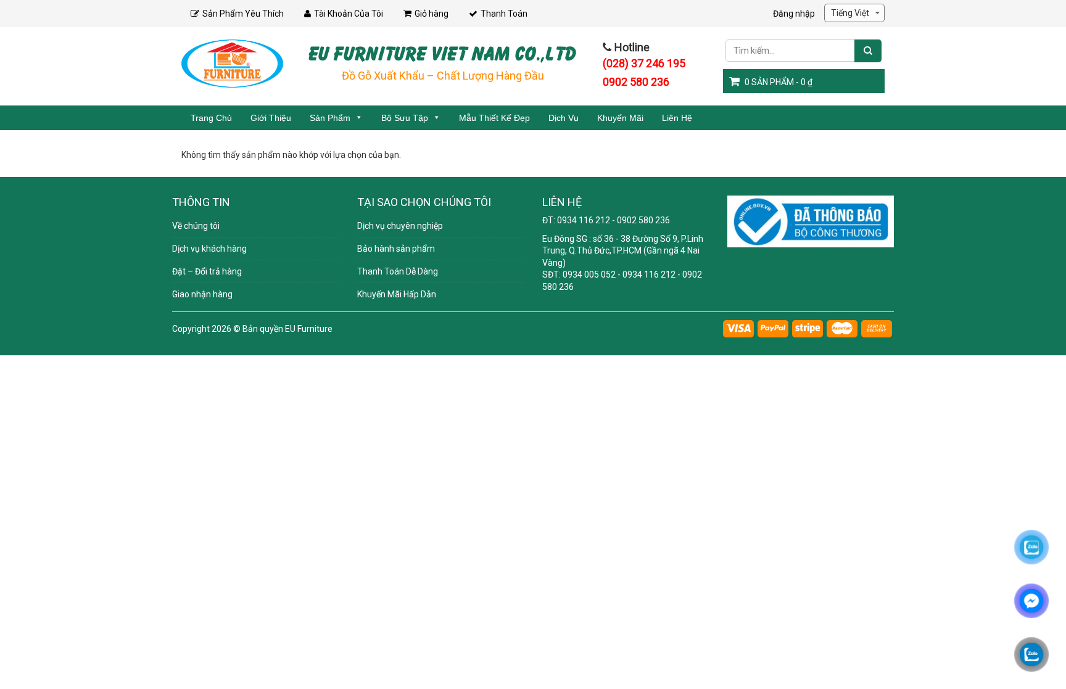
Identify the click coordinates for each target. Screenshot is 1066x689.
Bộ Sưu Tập (404, 118)
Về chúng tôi (196, 226)
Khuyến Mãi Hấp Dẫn (396, 294)
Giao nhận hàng (202, 294)
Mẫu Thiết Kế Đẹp (494, 118)
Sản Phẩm (330, 118)
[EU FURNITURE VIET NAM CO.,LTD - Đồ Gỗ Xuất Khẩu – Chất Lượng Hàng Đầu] (232, 63)
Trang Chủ (211, 118)
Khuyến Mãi (620, 118)
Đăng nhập (794, 14)
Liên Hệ (677, 118)
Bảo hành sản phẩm (396, 249)
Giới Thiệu (270, 118)
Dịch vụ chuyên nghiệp (400, 226)
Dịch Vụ (563, 118)
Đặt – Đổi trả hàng (207, 271)
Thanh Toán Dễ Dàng (397, 271)
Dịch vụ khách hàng (209, 249)
